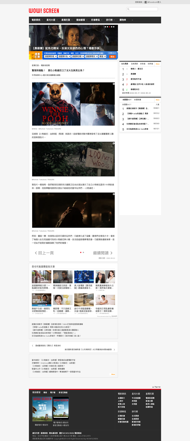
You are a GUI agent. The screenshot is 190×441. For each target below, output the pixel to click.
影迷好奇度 (136, 422)
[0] (80, 252)
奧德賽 (133, 74)
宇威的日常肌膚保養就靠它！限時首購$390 (105, 309)
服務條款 (44, 433)
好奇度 (142, 64)
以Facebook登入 (154, 2)
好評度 (150, 64)
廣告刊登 (35, 433)
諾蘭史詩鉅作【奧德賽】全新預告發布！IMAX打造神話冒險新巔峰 (57, 324)
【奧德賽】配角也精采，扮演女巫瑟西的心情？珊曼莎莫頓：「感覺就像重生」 (78, 48)
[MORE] (112, 374)
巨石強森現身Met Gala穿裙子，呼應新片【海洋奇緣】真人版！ (56, 336)
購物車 (123, 19)
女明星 (134, 404)
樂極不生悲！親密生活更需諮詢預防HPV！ (41, 309)
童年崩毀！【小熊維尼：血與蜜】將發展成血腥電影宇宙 (53, 360)
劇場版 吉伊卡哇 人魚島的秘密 (142, 84)
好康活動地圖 (123, 422)
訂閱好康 (121, 416)
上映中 (120, 401)
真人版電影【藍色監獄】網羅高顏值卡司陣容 (83, 286)
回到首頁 (138, 2)
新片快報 (121, 407)
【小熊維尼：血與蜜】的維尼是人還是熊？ (48, 366)
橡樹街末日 (135, 89)
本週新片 (121, 398)
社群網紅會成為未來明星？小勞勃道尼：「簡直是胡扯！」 (54, 333)
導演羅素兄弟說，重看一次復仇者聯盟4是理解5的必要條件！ (62, 286)
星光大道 (51, 19)
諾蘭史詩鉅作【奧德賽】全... (138, 108)
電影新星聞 (45, 65)
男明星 (134, 401)
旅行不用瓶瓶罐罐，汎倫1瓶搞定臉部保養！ (83, 309)
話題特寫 (149, 407)
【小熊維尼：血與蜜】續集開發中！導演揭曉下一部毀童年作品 (56, 372)
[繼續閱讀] (103, 253)
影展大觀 (149, 401)
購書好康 (121, 419)
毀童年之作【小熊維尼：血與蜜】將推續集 (48, 369)
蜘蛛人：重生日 (137, 69)
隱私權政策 (53, 433)
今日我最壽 (136, 398)
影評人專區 (150, 404)
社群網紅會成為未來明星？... (138, 124)
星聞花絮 (65, 19)
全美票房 (134, 64)
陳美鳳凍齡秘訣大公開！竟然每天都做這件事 (105, 286)
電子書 (52, 392)
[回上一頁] (44, 253)
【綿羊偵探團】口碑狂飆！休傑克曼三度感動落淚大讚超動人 (55, 330)
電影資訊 (36, 19)
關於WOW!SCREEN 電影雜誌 (70, 433)
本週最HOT (127, 99)
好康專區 (95, 19)
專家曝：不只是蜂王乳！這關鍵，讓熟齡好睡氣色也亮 (62, 309)
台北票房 (124, 64)
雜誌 (45, 392)
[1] (83, 252)
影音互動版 (63, 392)
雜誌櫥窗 (80, 19)
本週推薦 (137, 99)
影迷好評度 (136, 425)
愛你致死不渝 (136, 79)
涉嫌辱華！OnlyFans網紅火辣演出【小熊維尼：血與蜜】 (54, 363)
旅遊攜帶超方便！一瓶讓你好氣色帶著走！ (41, 286)
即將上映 (121, 404)
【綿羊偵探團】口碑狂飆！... (138, 119)
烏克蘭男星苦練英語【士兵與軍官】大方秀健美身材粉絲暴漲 (88, 349)
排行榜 (109, 19)
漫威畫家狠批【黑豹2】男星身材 (48, 345)
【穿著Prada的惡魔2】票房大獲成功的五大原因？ (51, 327)
